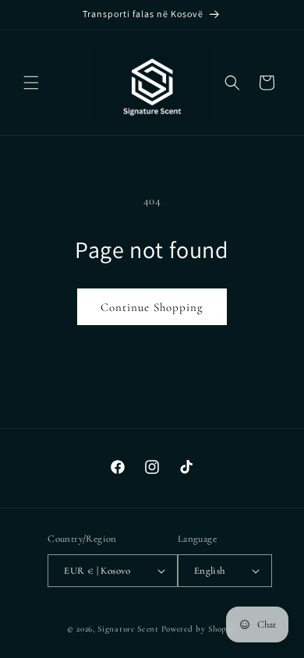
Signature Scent (128, 629)
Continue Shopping (152, 307)
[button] (31, 82)
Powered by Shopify (199, 629)
